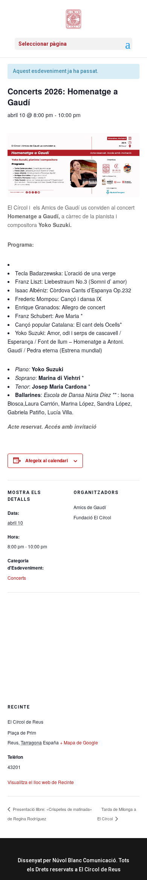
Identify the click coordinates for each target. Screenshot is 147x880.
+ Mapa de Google (79, 742)
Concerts (17, 577)
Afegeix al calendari (46, 460)
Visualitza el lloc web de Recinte (41, 782)
